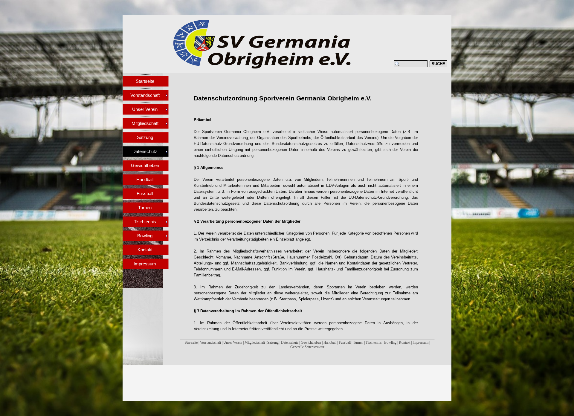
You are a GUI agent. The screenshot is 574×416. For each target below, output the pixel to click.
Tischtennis (374, 342)
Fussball (345, 342)
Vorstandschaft (210, 342)
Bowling (390, 342)
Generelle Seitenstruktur (307, 347)
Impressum (420, 342)
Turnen (358, 342)
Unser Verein (232, 342)
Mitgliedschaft (255, 342)
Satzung (273, 342)
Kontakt (404, 342)
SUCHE (438, 64)
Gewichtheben (311, 342)
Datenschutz (289, 342)
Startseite (191, 342)
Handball (329, 342)
